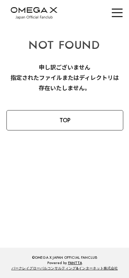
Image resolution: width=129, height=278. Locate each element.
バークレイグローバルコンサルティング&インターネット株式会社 (64, 268)
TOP (65, 120)
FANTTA (75, 263)
